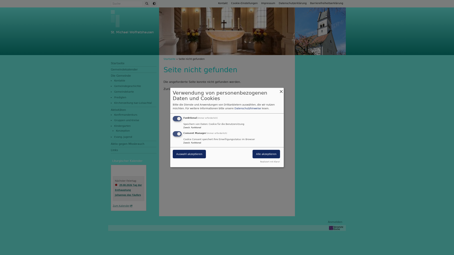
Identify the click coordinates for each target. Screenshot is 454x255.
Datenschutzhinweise (247, 108)
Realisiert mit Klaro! (270, 162)
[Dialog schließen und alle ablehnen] (281, 90)
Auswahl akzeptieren (189, 154)
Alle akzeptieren (266, 154)
